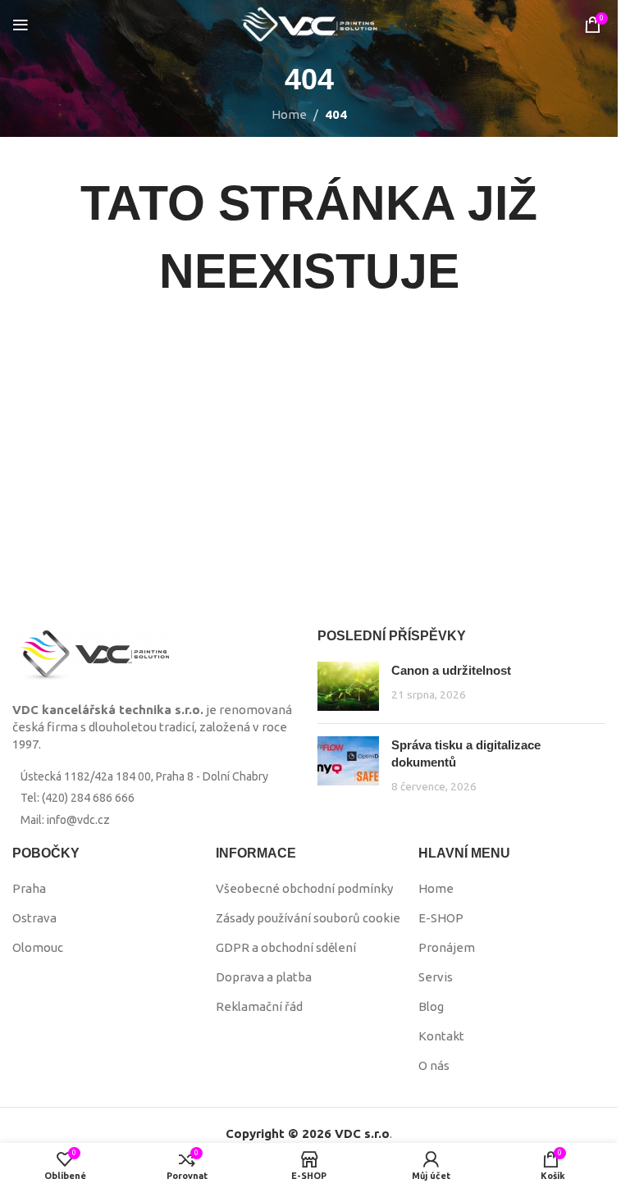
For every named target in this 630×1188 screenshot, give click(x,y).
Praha (29, 888)
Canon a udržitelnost (451, 670)
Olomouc (37, 947)
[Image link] (90, 655)
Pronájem (446, 947)
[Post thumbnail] (348, 686)
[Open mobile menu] (20, 24)
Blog (431, 1006)
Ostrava (34, 918)
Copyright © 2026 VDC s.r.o (308, 1133)
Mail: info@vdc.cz (65, 819)
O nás (434, 1065)
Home (289, 114)
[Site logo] (309, 23)
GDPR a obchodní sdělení (286, 947)
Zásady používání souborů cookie (308, 918)
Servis (435, 977)
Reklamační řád (259, 1006)
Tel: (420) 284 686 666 (78, 797)
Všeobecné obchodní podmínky (304, 888)
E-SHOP (440, 918)
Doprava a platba (264, 977)
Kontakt (441, 1036)
